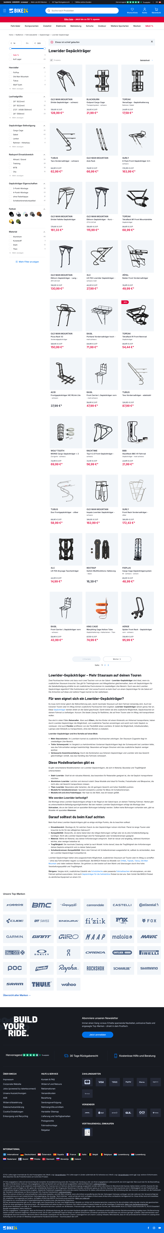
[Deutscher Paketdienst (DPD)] (101, 1113)
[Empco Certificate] (87, 1132)
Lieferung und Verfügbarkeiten (55, 1116)
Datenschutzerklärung (13, 1107)
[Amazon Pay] (155, 1082)
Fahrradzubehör (31, 35)
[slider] (10, 48)
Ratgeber (45, 1130)
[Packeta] (155, 1113)
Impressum (8, 1079)
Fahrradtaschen (123, 871)
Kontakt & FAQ (48, 1079)
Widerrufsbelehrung (12, 1102)
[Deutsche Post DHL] (87, 1113)
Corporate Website (12, 1084)
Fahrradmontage (49, 1125)
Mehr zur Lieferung (82, 1198)
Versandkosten (48, 1093)
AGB (5, 1098)
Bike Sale (68, 19)
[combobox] (133, 60)
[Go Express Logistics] (142, 1113)
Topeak (130, 861)
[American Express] (114, 1082)
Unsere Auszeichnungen (14, 1093)
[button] (27, 67)
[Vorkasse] (87, 1093)
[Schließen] (151, 41)
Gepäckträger (45, 35)
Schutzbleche (97, 871)
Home (11, 35)
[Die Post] (114, 1113)
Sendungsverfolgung (51, 1102)
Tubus (137, 861)
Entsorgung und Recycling (15, 1116)
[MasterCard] (87, 1082)
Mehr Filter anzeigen (29, 261)
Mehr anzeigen (17, 89)
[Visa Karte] (101, 1082)
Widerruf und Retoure (51, 1084)
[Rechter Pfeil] (79, 80)
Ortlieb (123, 861)
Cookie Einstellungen (13, 1111)
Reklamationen (48, 1088)
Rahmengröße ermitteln (52, 1107)
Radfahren (19, 35)
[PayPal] (128, 1082)
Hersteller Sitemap (50, 1111)
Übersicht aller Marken (15, 995)
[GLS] (128, 1113)
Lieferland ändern (100, 1184)
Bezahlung (46, 1098)
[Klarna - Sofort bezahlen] (142, 1082)
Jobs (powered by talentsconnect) (19, 1088)
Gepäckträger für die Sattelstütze (96, 874)
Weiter (116, 659)
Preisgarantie (47, 1121)
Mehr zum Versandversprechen (136, 1204)
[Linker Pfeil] (52, 80)
